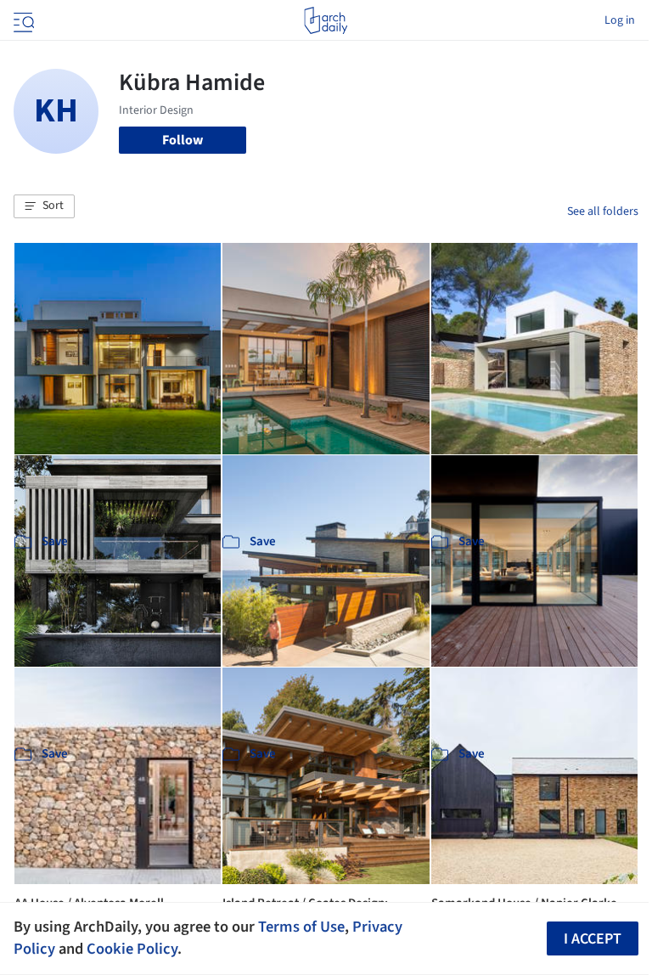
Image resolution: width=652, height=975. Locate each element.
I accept (592, 939)
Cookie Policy (132, 949)
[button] (44, 206)
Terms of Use (301, 927)
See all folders (602, 211)
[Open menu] (22, 20)
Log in (619, 20)
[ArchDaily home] (325, 20)
